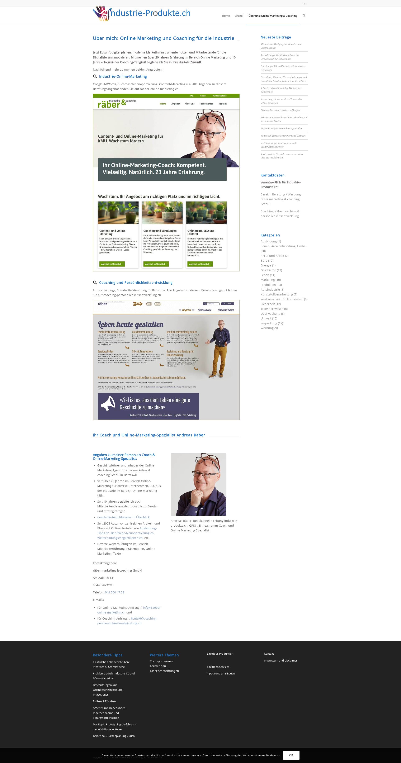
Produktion (268, 285)
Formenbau (158, 666)
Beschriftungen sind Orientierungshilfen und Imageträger (108, 689)
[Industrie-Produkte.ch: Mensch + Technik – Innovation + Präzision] (141, 15)
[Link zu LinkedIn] (305, 3)
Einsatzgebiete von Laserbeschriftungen (280, 110)
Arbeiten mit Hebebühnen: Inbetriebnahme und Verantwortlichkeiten (109, 712)
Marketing (268, 280)
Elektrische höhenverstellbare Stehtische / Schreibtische (111, 664)
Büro (264, 260)
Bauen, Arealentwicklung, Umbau (284, 246)
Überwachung (270, 314)
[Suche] (304, 15)
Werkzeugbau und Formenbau (282, 299)
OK (291, 755)
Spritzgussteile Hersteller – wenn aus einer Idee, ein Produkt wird (282, 155)
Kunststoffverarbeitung (277, 294)
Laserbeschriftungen (164, 671)
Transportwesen (272, 309)
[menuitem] (225, 15)
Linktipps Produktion (220, 653)
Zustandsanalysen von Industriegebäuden (281, 128)
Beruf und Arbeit (272, 256)
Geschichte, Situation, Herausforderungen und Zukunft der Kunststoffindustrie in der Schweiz (284, 78)
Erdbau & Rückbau (104, 701)
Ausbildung (269, 241)
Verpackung (269, 323)
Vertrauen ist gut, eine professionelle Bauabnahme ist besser (279, 144)
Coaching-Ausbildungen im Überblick (123, 517)
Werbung (267, 328)
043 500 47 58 (114, 592)
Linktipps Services (218, 667)
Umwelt (266, 318)
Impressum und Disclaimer (280, 660)
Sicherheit (268, 304)
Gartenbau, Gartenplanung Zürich (114, 736)
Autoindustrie (270, 290)
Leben (265, 275)
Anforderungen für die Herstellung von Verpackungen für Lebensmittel (280, 56)
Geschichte (268, 270)
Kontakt (269, 653)
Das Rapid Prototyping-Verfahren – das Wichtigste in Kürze (114, 726)
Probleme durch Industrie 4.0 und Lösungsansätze (114, 676)
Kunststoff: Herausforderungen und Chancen (283, 135)
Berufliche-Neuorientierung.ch (132, 533)
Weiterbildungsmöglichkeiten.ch (120, 538)
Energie (266, 265)
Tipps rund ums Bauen (221, 673)
